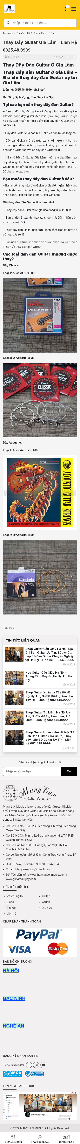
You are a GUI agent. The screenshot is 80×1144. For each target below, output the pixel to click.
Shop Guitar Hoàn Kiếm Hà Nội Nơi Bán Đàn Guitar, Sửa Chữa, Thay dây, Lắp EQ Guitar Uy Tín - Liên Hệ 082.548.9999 (49, 737)
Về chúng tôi (15, 896)
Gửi (69, 771)
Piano (10, 902)
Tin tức (20, 33)
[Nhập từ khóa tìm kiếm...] (40, 23)
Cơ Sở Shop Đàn (35, 33)
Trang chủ (8, 33)
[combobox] (40, 23)
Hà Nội (51, 33)
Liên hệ (11, 913)
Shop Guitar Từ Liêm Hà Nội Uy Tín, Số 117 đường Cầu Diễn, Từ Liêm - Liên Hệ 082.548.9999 (47, 716)
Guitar (46, 896)
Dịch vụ (47, 907)
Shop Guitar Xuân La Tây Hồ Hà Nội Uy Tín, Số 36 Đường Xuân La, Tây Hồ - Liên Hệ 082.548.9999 (49, 696)
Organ (46, 902)
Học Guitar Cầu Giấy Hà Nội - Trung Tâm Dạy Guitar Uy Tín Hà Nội (48, 676)
